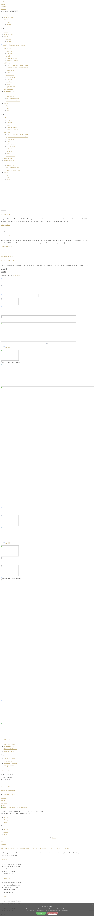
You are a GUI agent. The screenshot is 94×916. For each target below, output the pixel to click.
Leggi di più (65, 910)
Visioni (54, 838)
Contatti (6, 15)
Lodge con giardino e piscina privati (17, 65)
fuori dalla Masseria (12, 98)
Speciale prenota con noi (8, 236)
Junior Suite (10, 75)
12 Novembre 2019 (6, 246)
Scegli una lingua (6, 11)
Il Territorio (9, 53)
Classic (8, 84)
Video (8, 110)
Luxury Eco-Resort (9, 744)
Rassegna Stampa (9, 751)
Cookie (6, 817)
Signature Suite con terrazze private (17, 68)
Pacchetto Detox (5, 214)
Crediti (6, 822)
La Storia (9, 51)
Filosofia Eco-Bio (11, 58)
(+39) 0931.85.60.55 (9, 794)
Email (2, 269)
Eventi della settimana (13, 101)
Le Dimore (7, 63)
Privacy (6, 820)
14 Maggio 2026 (5, 225)
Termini (23, 275)
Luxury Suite (10, 70)
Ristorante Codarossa (10, 749)
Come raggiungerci (9, 17)
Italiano (6, 20)
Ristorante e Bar (8, 89)
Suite (8, 72)
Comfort (9, 82)
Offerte (6, 103)
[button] (47, 28)
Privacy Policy (16, 275)
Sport (8, 56)
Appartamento (10, 87)
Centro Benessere (9, 91)
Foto (7, 108)
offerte (3, 210)
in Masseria (10, 96)
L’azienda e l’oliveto (12, 60)
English (8, 22)
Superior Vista (10, 77)
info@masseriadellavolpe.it (9, 791)
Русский (8, 24)
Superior (9, 79)
